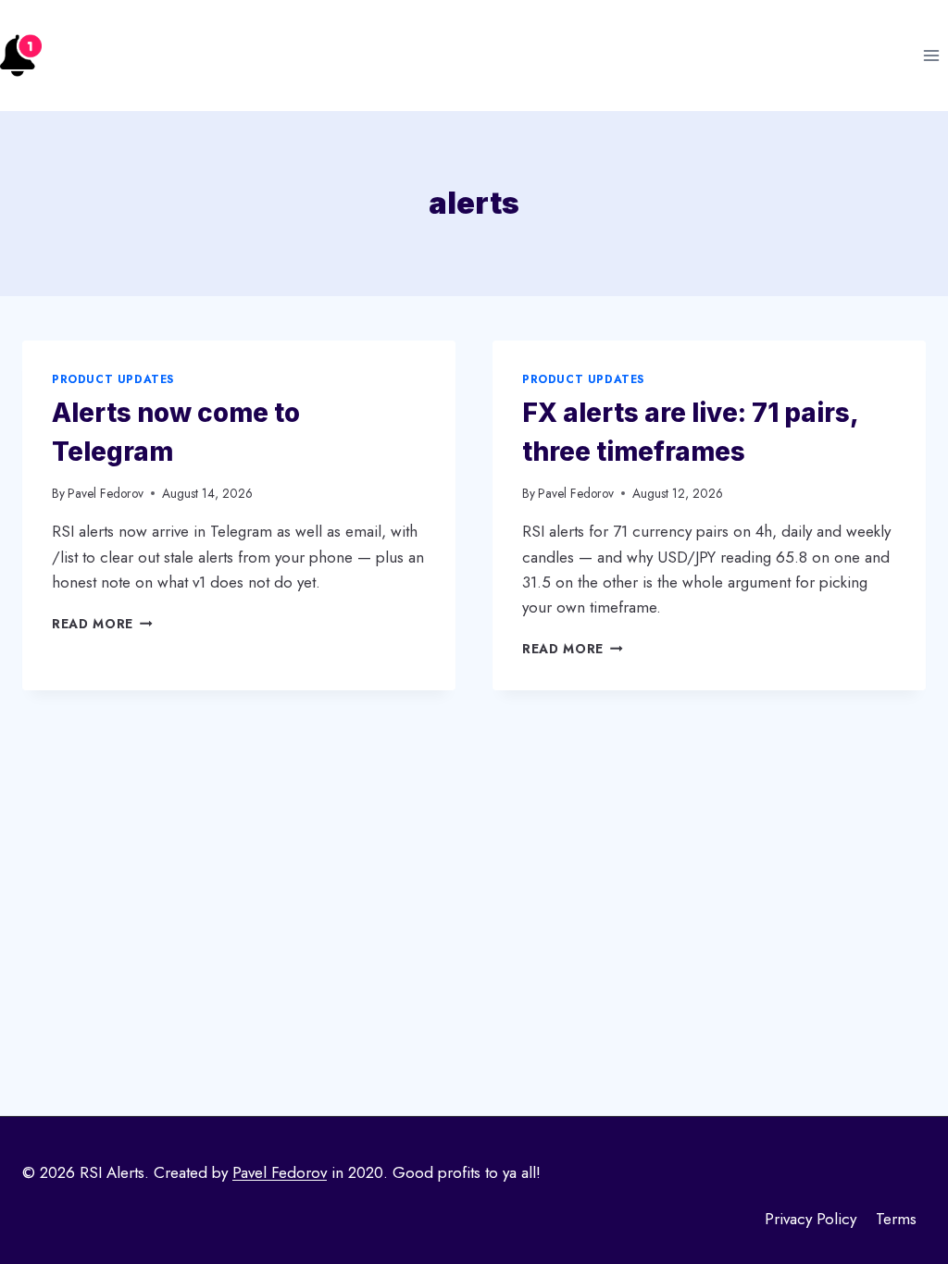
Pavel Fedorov (105, 493)
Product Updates (113, 379)
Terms (896, 1219)
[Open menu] (931, 55)
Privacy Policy (810, 1219)
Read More (102, 623)
